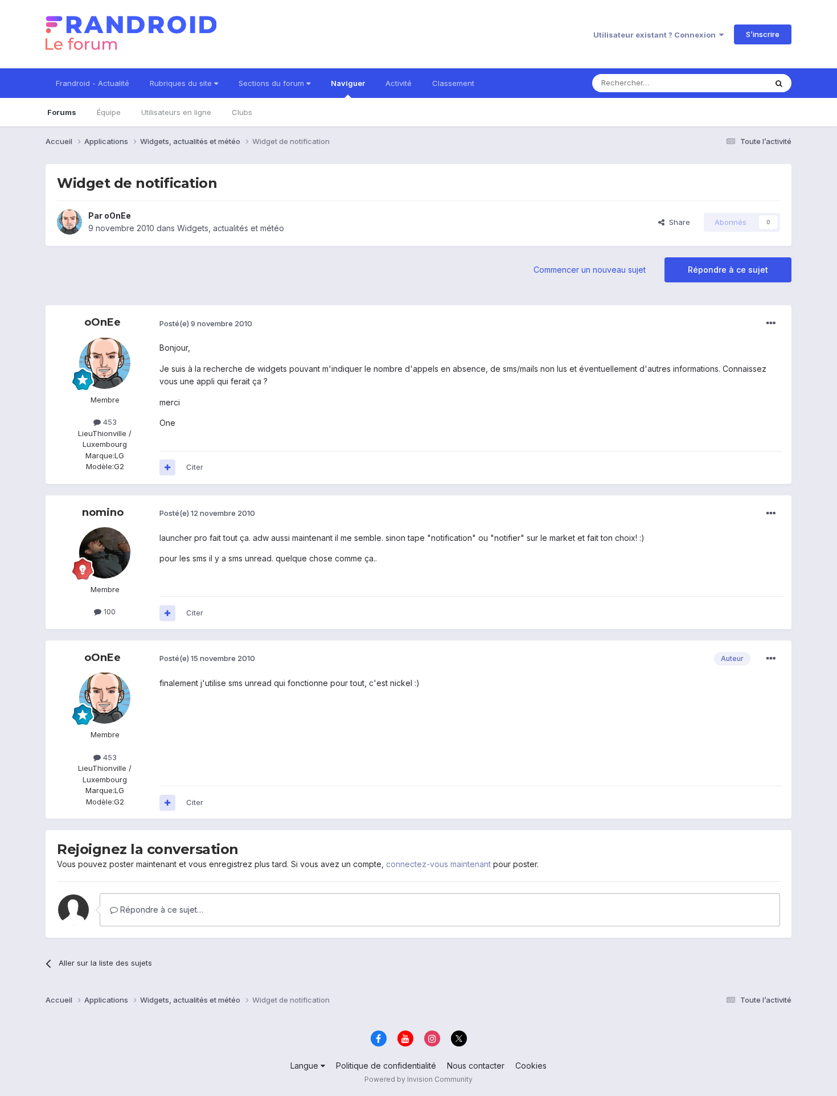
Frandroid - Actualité (92, 83)
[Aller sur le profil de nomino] (104, 552)
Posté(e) (205, 323)
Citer (194, 466)
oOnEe (117, 215)
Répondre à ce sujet (728, 269)
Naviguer (348, 83)
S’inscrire (762, 34)
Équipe (109, 112)
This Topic (733, 83)
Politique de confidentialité (386, 1065)
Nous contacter (475, 1065)
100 (108, 611)
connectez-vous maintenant (438, 864)
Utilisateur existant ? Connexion (656, 34)
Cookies (531, 1065)
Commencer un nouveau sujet (590, 269)
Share (677, 222)
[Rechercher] (778, 83)
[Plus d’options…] (771, 323)
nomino (103, 512)
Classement (453, 83)
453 (109, 421)
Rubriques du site (182, 83)
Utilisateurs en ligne (176, 112)
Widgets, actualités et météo (230, 228)
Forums (61, 112)
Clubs (242, 112)
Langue (305, 1065)
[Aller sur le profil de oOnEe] (69, 222)
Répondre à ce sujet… (160, 909)
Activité (398, 83)
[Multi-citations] (167, 467)
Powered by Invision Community (418, 1079)
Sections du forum (272, 83)
